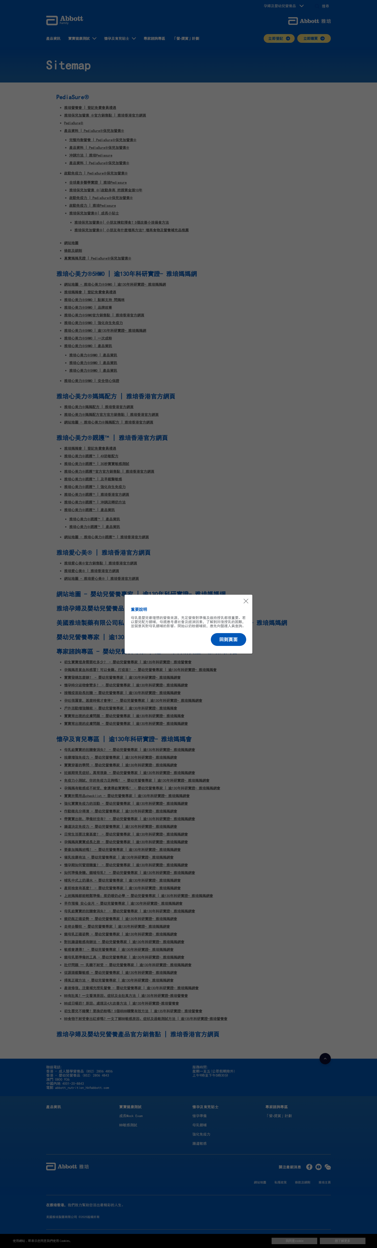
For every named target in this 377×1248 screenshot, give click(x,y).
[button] (228, 639)
